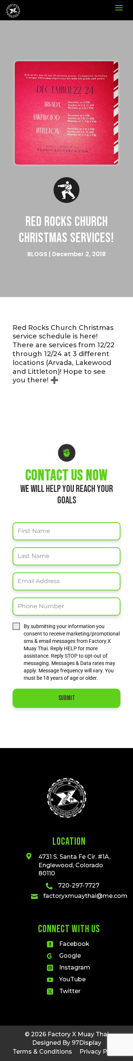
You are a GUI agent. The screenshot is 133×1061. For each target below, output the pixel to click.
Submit (66, 698)
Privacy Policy (100, 1051)
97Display (86, 1042)
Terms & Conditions (42, 1051)
